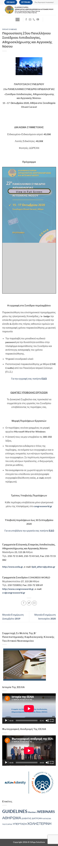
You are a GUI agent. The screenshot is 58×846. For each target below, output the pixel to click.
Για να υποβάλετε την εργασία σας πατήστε (29, 530)
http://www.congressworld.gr (18, 588)
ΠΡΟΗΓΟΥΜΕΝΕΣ (9, 29)
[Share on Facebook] (23, 603)
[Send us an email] (30, 19)
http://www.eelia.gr (12, 566)
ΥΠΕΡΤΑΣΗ (20, 823)
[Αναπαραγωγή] (6, 720)
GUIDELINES (14, 811)
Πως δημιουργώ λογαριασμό (44, 2)
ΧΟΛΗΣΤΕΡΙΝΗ (39, 823)
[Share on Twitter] (29, 603)
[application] (29, 708)
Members (32, 812)
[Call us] (34, 19)
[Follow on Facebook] (26, 19)
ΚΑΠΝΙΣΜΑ (47, 818)
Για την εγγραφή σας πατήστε (29, 378)
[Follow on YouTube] (38, 19)
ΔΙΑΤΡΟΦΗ (37, 818)
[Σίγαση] (47, 720)
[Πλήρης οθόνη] (52, 720)
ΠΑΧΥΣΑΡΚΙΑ (7, 824)
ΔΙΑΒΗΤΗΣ (26, 818)
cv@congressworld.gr (13, 592)
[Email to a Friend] (34, 603)
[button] (17, 19)
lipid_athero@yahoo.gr (43, 566)
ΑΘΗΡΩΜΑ (11, 817)
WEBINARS (46, 812)
